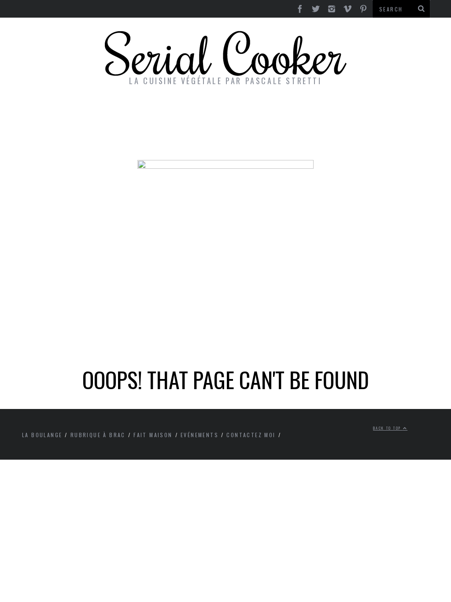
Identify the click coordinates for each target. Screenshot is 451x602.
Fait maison (152, 434)
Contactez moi (250, 434)
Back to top (388, 428)
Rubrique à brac (98, 434)
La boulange (42, 434)
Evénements (199, 434)
